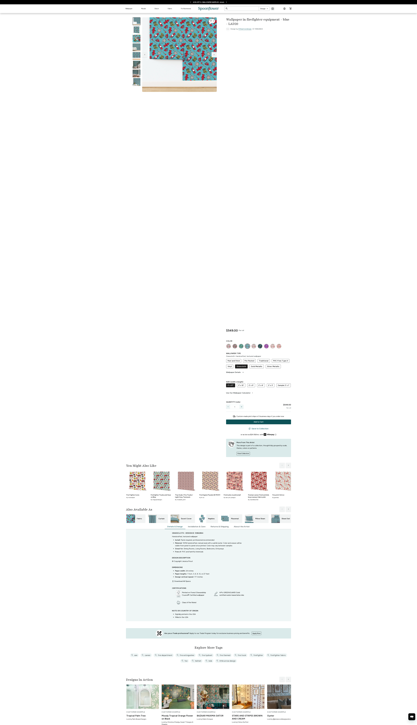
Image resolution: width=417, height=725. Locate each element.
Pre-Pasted (249, 361)
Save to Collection (258, 428)
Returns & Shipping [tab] (220, 526)
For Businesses (186, 9)
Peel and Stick (234, 361)
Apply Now (256, 633)
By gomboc (275, 497)
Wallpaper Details (235, 372)
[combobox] (264, 9)
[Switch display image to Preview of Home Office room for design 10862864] (136, 82)
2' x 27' (231, 385)
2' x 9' (251, 385)
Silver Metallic (273, 366)
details (222, 2)
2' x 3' (270, 385)
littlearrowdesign (245, 29)
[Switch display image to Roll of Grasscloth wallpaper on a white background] (136, 30)
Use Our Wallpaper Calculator (240, 393)
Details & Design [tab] (175, 526)
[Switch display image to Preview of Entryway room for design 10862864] (136, 65)
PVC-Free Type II (280, 361)
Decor (157, 9)
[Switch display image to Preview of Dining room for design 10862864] (136, 73)
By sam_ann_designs (230, 497)
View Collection (243, 453)
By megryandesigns (156, 499)
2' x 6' (260, 385)
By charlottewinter (253, 499)
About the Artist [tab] (242, 526)
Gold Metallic (256, 366)
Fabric (170, 9)
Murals (143, 9)
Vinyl (230, 366)
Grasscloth (241, 366)
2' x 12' (241, 385)
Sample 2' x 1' (283, 385)
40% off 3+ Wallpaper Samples (206, 2)
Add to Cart (258, 422)
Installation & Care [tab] (197, 526)
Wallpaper (128, 9)
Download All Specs (181, 581)
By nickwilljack (130, 497)
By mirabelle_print (180, 499)
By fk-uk (201, 497)
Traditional (263, 361)
